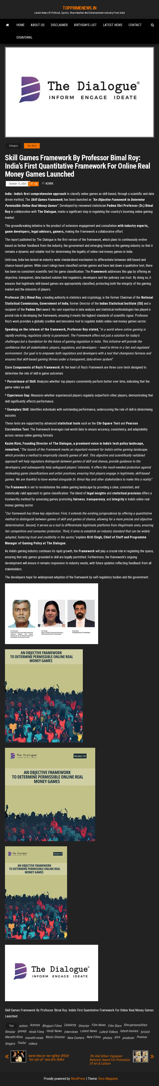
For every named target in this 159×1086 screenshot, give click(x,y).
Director (83, 1026)
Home (20, 25)
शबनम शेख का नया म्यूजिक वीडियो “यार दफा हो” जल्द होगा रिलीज (48, 1058)
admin (49, 183)
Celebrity (70, 1025)
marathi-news (34, 1038)
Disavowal (24, 37)
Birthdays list (85, 25)
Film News (98, 1025)
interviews (71, 1032)
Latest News (112, 25)
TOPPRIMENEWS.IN (79, 8)
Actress (35, 1025)
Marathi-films (14, 1037)
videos (32, 1044)
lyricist (145, 1032)
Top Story (32, 145)
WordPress (78, 1079)
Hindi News (53, 1031)
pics (117, 1037)
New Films (93, 1037)
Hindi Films (36, 1032)
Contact (135, 25)
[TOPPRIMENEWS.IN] (7, 25)
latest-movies (129, 1031)
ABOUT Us (38, 25)
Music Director (55, 1037)
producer (128, 1038)
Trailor (21, 1043)
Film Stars (114, 1026)
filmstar (10, 1032)
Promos (142, 1037)
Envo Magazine (108, 1079)
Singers (10, 1044)
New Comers (75, 1038)
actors (23, 1026)
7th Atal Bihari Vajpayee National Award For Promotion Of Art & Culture (109, 1059)
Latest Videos (108, 1032)
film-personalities (135, 1025)
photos (107, 1038)
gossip (22, 1031)
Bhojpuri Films (51, 1026)
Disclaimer (59, 25)
